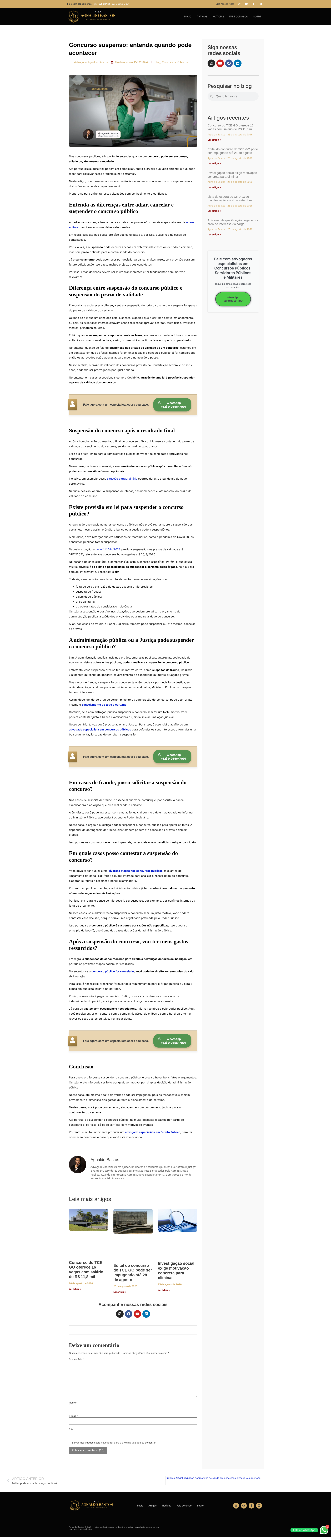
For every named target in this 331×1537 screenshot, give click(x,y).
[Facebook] (128, 1314)
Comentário (76, 1359)
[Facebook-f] (253, 4)
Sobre (257, 16)
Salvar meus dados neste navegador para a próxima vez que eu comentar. (114, 1442)
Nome (73, 1402)
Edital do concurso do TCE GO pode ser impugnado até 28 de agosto (132, 1272)
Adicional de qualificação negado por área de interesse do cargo (233, 222)
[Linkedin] (261, 4)
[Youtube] (246, 4)
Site (71, 1429)
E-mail (73, 1416)
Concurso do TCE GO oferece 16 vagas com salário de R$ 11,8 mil (86, 1269)
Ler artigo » (75, 1289)
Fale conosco (238, 16)
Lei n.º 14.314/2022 (108, 549)
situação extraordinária (121, 478)
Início (188, 16)
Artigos (202, 16)
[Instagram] (239, 4)
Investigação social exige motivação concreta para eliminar (176, 1270)
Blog (157, 62)
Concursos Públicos (175, 62)
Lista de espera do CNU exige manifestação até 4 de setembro (230, 198)
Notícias (218, 16)
